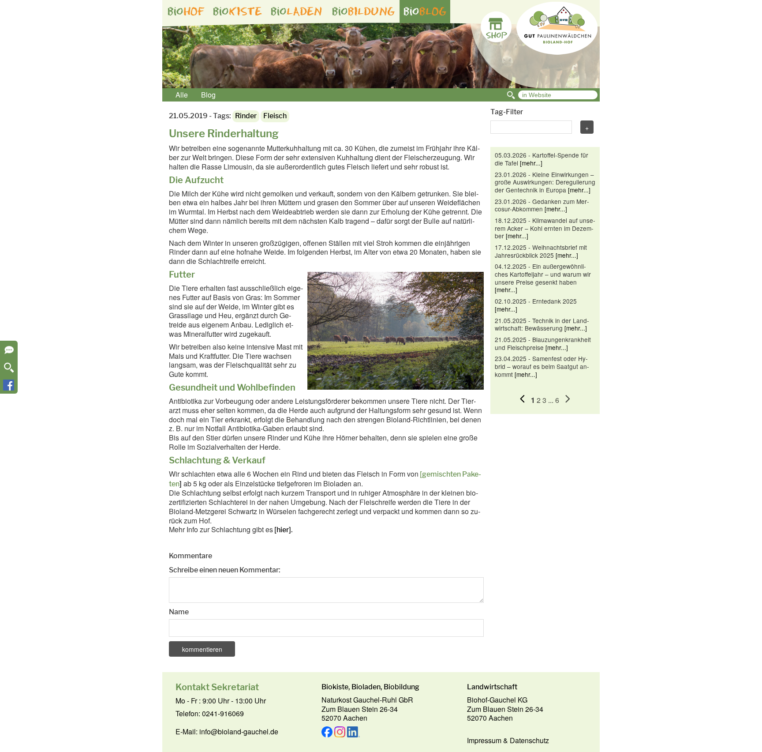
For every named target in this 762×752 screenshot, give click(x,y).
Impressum (484, 740)
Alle (182, 95)
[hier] (282, 530)
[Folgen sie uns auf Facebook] (8, 388)
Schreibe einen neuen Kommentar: (224, 570)
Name (179, 612)
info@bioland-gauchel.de (238, 731)
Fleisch (275, 116)
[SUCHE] (9, 370)
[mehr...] (531, 162)
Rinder (246, 116)
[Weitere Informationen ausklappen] (9, 353)
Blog (208, 95)
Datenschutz (529, 740)
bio (186, 11)
